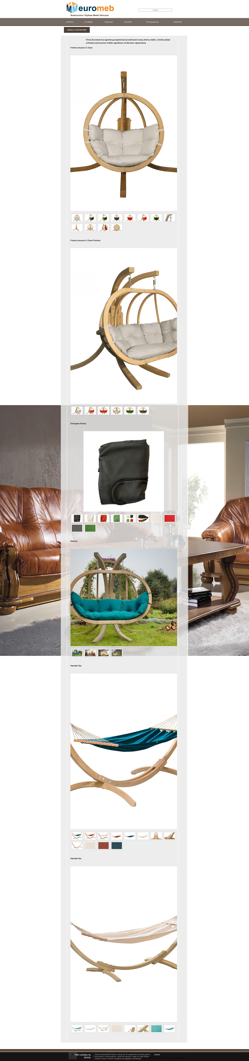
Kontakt (178, 22)
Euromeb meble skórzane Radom (90, 7)
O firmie (89, 22)
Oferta (69, 22)
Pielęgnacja (152, 22)
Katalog (109, 22)
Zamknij (157, 1055)
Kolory (128, 22)
